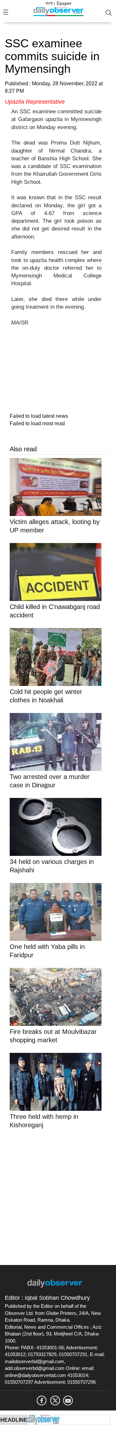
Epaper (64, 3)
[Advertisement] (58, 1196)
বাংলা (49, 3)
